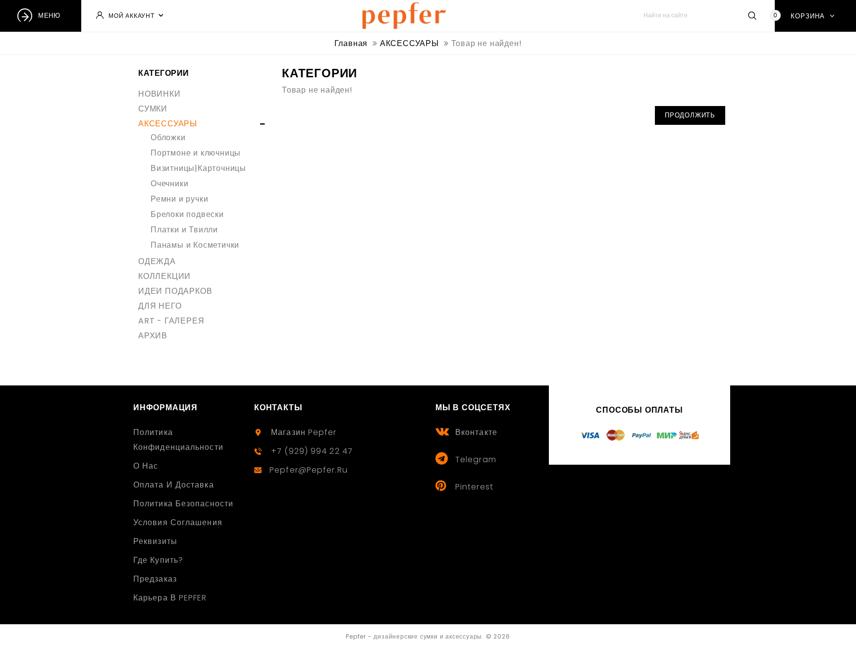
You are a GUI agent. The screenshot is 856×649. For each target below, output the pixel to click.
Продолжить (690, 115)
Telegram (475, 459)
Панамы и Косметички (195, 245)
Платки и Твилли (184, 229)
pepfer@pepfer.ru (308, 470)
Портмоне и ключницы (196, 153)
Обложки (168, 137)
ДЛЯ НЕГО (159, 306)
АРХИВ (152, 335)
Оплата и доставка (173, 484)
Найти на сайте (752, 15)
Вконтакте (476, 432)
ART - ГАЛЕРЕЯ (171, 320)
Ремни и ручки (179, 199)
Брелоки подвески (187, 214)
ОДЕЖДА (157, 261)
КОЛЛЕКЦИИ (164, 276)
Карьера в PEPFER (170, 597)
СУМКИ (152, 108)
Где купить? (158, 560)
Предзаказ (155, 579)
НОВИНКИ (159, 94)
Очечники (169, 183)
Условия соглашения (177, 522)
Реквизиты (155, 541)
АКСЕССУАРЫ (167, 123)
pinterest (474, 486)
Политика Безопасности (183, 503)
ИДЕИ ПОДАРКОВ (175, 291)
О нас (146, 466)
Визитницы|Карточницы (198, 168)
